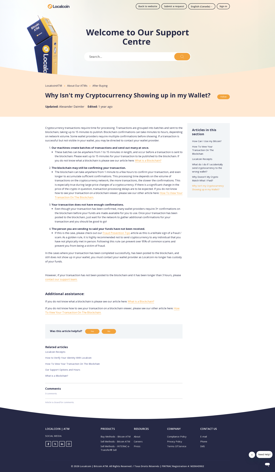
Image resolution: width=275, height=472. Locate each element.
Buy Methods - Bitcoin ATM (115, 436)
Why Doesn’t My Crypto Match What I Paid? (205, 178)
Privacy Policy (174, 441)
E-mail (203, 436)
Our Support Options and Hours (62, 369)
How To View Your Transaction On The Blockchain (72, 363)
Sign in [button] (223, 6)
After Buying (100, 85)
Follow (223, 96)
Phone (203, 441)
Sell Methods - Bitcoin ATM (115, 441)
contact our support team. (61, 279)
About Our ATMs (77, 85)
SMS (202, 446)
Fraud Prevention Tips (116, 233)
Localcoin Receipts (55, 351)
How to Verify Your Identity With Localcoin (68, 357)
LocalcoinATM (53, 85)
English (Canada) (201, 6)
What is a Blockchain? (148, 160)
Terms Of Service (176, 446)
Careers (138, 441)
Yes (92, 331)
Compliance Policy (177, 436)
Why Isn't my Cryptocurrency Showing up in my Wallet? (208, 187)
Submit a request (174, 6)
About (137, 436)
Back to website (147, 6)
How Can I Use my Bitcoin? (207, 141)
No (109, 331)
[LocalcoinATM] (58, 6)
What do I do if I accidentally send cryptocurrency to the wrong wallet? (207, 168)
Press (137, 446)
